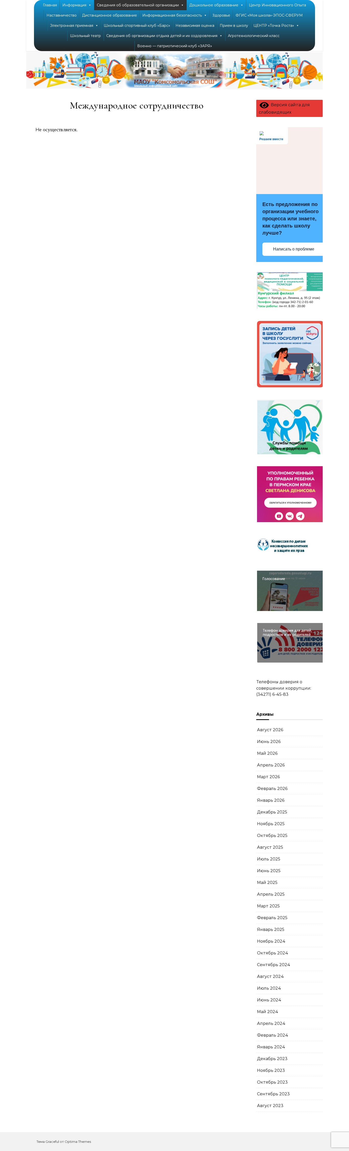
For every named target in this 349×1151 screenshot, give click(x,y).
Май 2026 (267, 753)
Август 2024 (270, 976)
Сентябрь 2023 (273, 1094)
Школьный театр (85, 35)
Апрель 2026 (271, 765)
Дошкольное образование (213, 5)
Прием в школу (234, 25)
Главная (50, 5)
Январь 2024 (271, 1047)
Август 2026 (270, 729)
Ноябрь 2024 (271, 941)
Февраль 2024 (272, 1035)
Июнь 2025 (269, 870)
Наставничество (61, 15)
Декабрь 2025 (272, 812)
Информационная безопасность (172, 15)
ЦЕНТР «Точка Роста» (273, 25)
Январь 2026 (270, 800)
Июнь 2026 (269, 741)
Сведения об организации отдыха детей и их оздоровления (161, 35)
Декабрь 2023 (272, 1058)
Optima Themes (78, 1142)
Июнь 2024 (269, 1000)
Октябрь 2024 (272, 953)
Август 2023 (270, 1105)
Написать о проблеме (293, 249)
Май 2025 (267, 882)
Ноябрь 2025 (271, 823)
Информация (74, 5)
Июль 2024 (269, 988)
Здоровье (221, 15)
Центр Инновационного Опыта (277, 5)
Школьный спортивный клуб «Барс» (137, 25)
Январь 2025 (270, 929)
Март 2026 (268, 776)
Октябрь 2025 (272, 835)
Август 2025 (270, 847)
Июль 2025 (268, 859)
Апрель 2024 (271, 1023)
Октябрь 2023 (272, 1082)
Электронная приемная (71, 25)
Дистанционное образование (109, 15)
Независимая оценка (195, 25)
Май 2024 (267, 1011)
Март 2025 (268, 906)
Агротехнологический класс (254, 35)
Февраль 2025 (272, 917)
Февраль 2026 (272, 788)
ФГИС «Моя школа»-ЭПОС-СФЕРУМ (269, 15)
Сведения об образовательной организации (138, 5)
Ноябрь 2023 (271, 1070)
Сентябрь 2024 (273, 964)
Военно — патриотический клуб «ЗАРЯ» (174, 46)
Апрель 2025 (271, 894)
